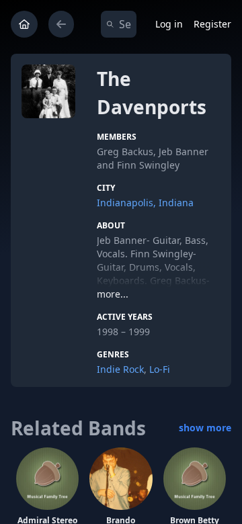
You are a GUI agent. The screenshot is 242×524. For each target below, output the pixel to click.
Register (212, 23)
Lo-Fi (159, 369)
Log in (169, 23)
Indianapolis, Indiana (145, 202)
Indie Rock (120, 369)
